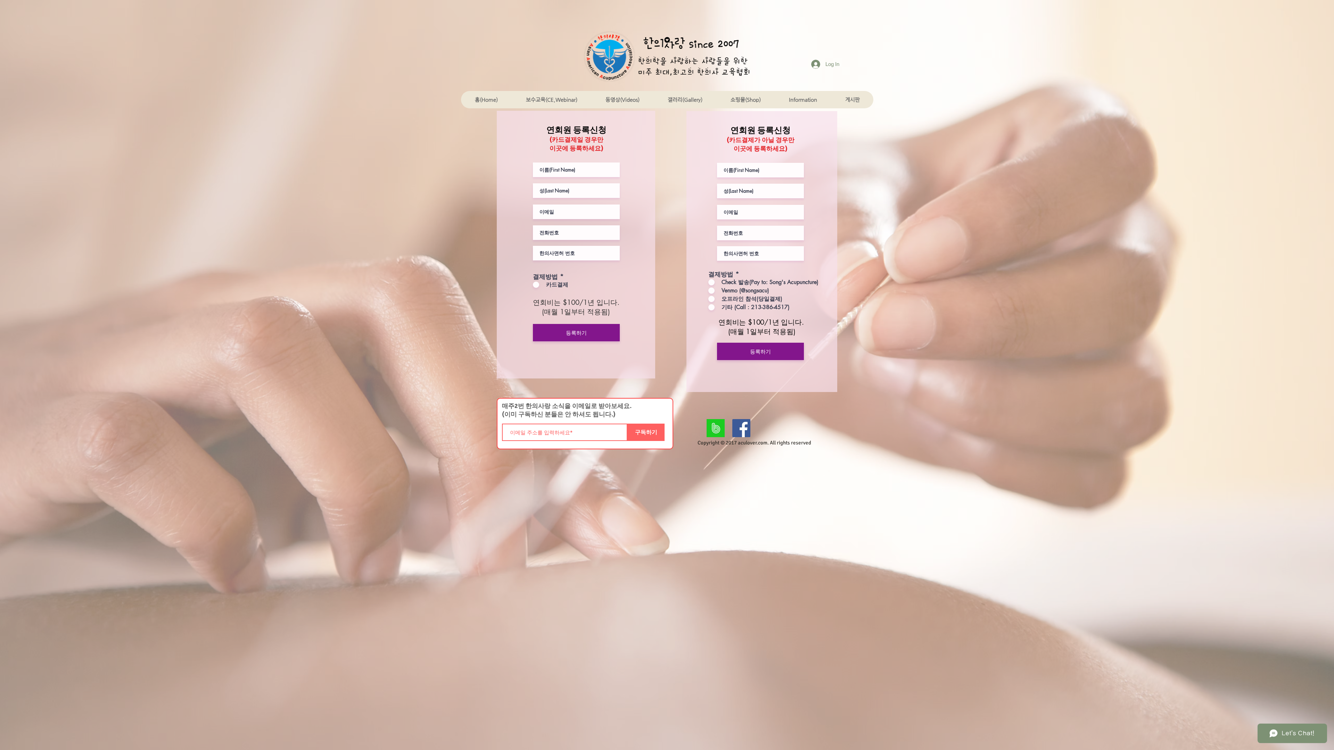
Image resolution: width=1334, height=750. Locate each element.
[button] (551, 99)
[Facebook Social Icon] (741, 428)
